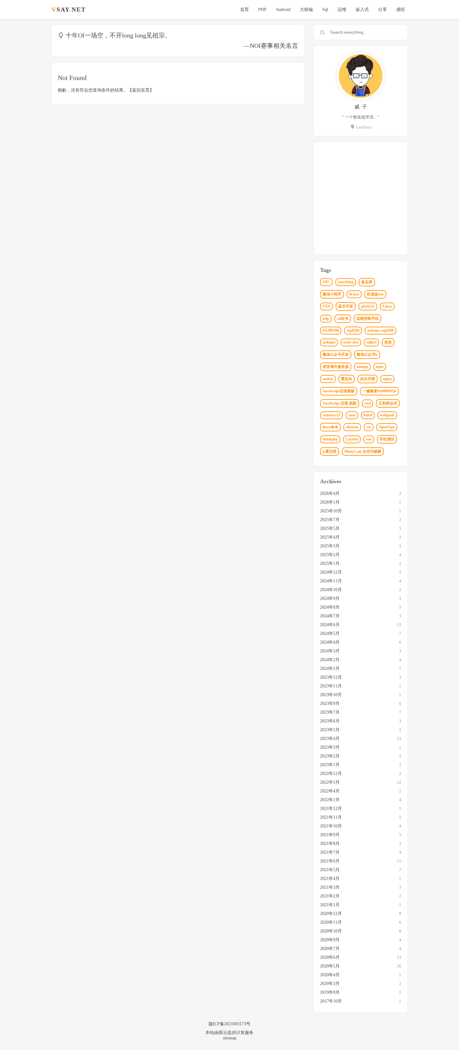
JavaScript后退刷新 (339, 391)
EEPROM (331, 330)
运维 (342, 9)
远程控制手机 (367, 318)
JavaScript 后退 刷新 (340, 403)
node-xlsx (350, 342)
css (368, 427)
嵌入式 (362, 9)
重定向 (346, 379)
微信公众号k (367, 354)
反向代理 (367, 379)
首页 (244, 9)
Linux (387, 306)
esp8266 (353, 330)
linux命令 (330, 427)
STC (326, 282)
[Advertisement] (360, 200)
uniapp (362, 366)
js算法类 (330, 451)
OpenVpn (387, 427)
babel (367, 415)
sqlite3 (371, 342)
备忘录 (367, 282)
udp (326, 318)
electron (352, 427)
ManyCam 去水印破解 (362, 451)
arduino (329, 342)
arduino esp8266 (380, 330)
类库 (388, 342)
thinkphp (330, 439)
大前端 (306, 9)
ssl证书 (342, 318)
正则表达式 (387, 403)
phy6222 (368, 306)
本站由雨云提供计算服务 (229, 1032)
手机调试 (386, 439)
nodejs (328, 379)
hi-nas (354, 294)
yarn (352, 415)
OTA (326, 306)
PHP (262, 9)
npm (379, 366)
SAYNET (69, 9)
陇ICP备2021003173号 (229, 1024)
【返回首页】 (141, 90)
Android (283, 9)
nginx (387, 379)
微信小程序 (332, 294)
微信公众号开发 (336, 354)
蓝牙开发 (345, 306)
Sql (325, 9)
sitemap (229, 1038)
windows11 (331, 415)
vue (369, 439)
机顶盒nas (375, 294)
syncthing (345, 282)
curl (367, 403)
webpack (387, 415)
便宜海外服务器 (336, 366)
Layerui (352, 439)
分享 (382, 9)
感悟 (400, 9)
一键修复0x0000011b (379, 391)
